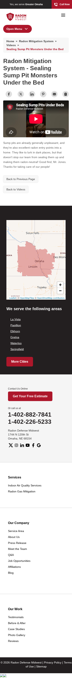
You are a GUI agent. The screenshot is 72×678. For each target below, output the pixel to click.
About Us (14, 537)
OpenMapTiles (27, 297)
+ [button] (60, 284)
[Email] (54, 94)
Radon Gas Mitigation (21, 491)
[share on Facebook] (9, 94)
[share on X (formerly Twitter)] (21, 94)
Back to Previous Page (20, 179)
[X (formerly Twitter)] (10, 445)
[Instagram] (16, 445)
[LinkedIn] (22, 445)
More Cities (19, 361)
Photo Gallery (16, 635)
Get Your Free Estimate (30, 396)
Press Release (17, 543)
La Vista (15, 319)
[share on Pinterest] (43, 94)
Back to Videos (15, 189)
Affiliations (14, 566)
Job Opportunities (19, 560)
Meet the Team (17, 548)
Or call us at (14, 408)
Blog (11, 572)
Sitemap (41, 666)
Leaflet (12, 297)
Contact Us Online (18, 388)
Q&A (11, 554)
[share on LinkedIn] (32, 94)
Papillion (15, 325)
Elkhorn (15, 331)
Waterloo (16, 343)
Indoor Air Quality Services (24, 485)
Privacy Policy (52, 662)
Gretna (14, 337)
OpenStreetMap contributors (51, 297)
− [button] (60, 290)
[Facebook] (33, 445)
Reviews (13, 641)
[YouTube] (27, 445)
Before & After (17, 623)
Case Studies (16, 629)
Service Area (16, 531)
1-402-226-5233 (29, 421)
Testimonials (16, 617)
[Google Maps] (38, 445)
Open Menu (14, 28)
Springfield (17, 349)
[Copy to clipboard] (65, 94)
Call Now (65, 4)
